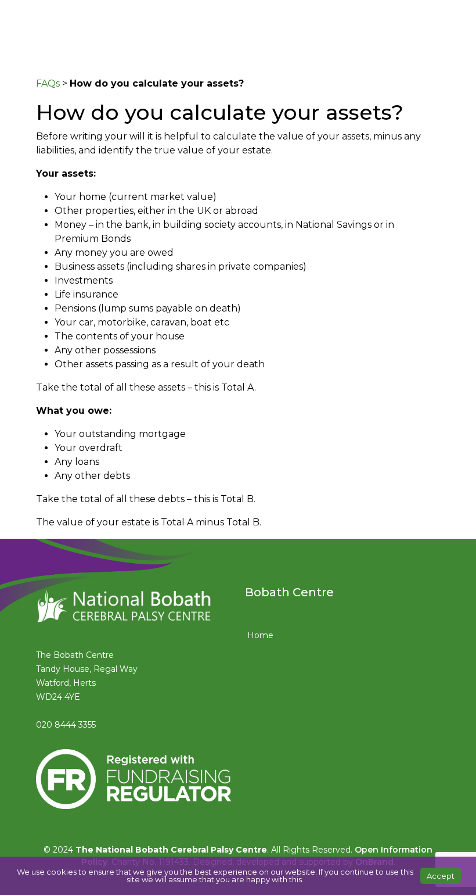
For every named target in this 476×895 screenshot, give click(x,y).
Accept (441, 875)
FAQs (48, 83)
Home (260, 635)
